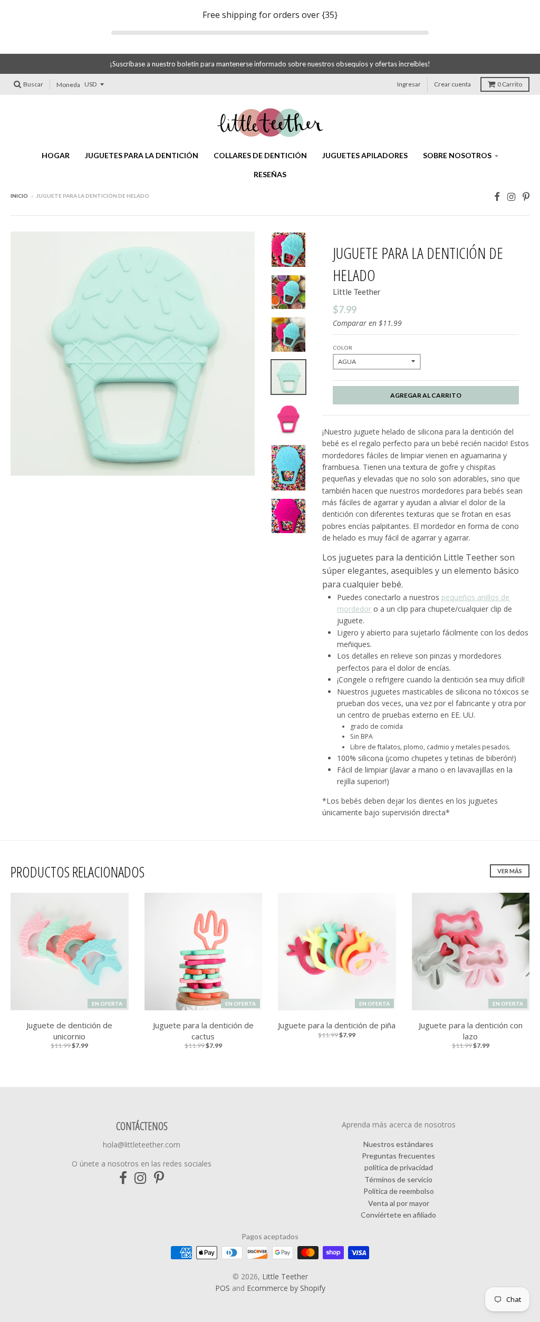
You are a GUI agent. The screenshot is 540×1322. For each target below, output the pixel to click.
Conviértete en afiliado (398, 1214)
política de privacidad (398, 1167)
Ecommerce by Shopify (286, 1288)
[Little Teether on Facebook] (497, 196)
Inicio (19, 195)
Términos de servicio (398, 1179)
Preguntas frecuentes (398, 1155)
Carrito (509, 84)
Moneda (68, 85)
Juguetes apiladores (365, 155)
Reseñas (270, 174)
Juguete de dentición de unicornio (69, 1030)
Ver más (509, 870)
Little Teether (357, 291)
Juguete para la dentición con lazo (471, 1030)
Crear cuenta (452, 84)
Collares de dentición (260, 155)
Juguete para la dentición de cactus (203, 1030)
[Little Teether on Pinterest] (526, 196)
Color (342, 347)
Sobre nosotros (457, 155)
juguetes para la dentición (141, 155)
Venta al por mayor (398, 1203)
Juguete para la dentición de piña (337, 1025)
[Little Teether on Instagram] (511, 196)
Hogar (56, 155)
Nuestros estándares (398, 1144)
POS (222, 1288)
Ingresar (409, 84)
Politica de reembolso (398, 1190)
